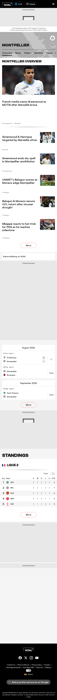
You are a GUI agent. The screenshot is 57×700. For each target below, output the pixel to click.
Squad (49, 53)
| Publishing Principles (39, 30)
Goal (14, 692)
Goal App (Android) (13, 667)
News (18, 53)
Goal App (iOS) (28, 667)
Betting (48, 667)
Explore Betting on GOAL (14, 256)
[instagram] (31, 658)
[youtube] (37, 658)
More (28, 245)
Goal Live (39, 667)
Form (46, 473)
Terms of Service (23, 665)
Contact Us (11, 665)
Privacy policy (37, 665)
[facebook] (20, 658)
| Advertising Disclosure (23, 30)
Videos (27, 53)
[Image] (28, 80)
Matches (38, 53)
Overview (7, 53)
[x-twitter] (26, 658)
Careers (47, 665)
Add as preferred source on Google (30, 682)
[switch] (52, 473)
